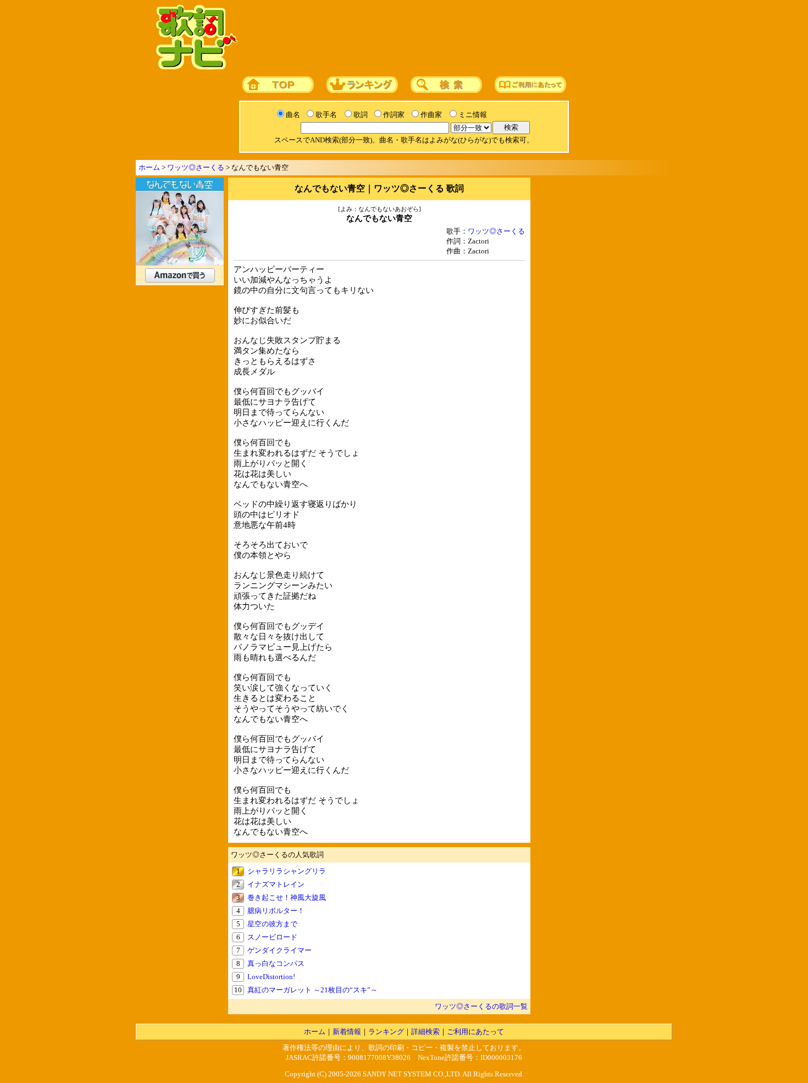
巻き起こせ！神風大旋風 (286, 897)
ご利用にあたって (475, 1031)
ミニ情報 (472, 114)
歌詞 (360, 114)
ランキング (386, 1031)
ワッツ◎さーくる (195, 167)
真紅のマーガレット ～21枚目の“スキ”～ (312, 990)
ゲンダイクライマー (279, 950)
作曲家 (431, 114)
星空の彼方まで (272, 924)
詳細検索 (425, 1031)
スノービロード (272, 937)
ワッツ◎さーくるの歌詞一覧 (481, 1006)
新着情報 (347, 1031)
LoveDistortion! (271, 977)
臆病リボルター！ (276, 911)
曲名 (293, 114)
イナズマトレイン (276, 884)
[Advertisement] (452, 38)
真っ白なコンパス (276, 963)
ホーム (149, 167)
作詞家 (394, 114)
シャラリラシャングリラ (286, 871)
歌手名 (326, 114)
